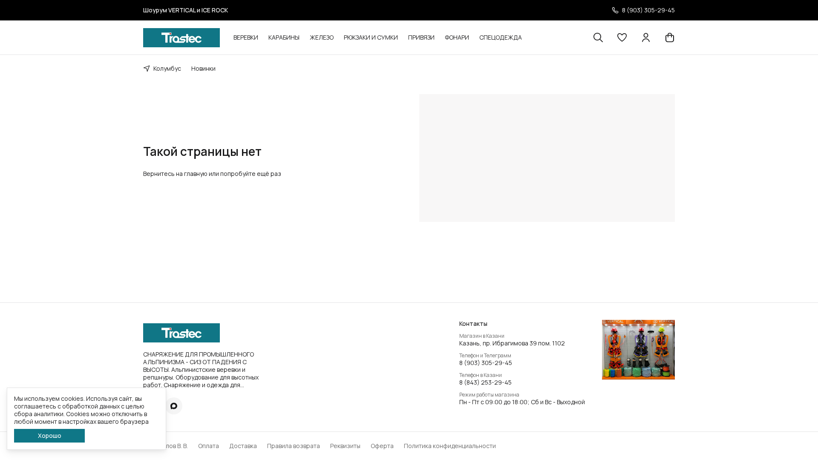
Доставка (243, 446)
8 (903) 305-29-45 (485, 363)
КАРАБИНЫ (284, 37)
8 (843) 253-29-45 (485, 382)
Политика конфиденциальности (450, 446)
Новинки (203, 68)
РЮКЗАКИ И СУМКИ (371, 37)
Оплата (208, 446)
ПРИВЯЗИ (421, 37)
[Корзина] (670, 37)
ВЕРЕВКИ (245, 37)
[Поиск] (598, 37)
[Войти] (646, 37)
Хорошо (49, 435)
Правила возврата (293, 446)
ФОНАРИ (457, 37)
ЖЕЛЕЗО (322, 37)
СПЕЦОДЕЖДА (500, 37)
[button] (622, 37)
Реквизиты (345, 446)
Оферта (382, 446)
